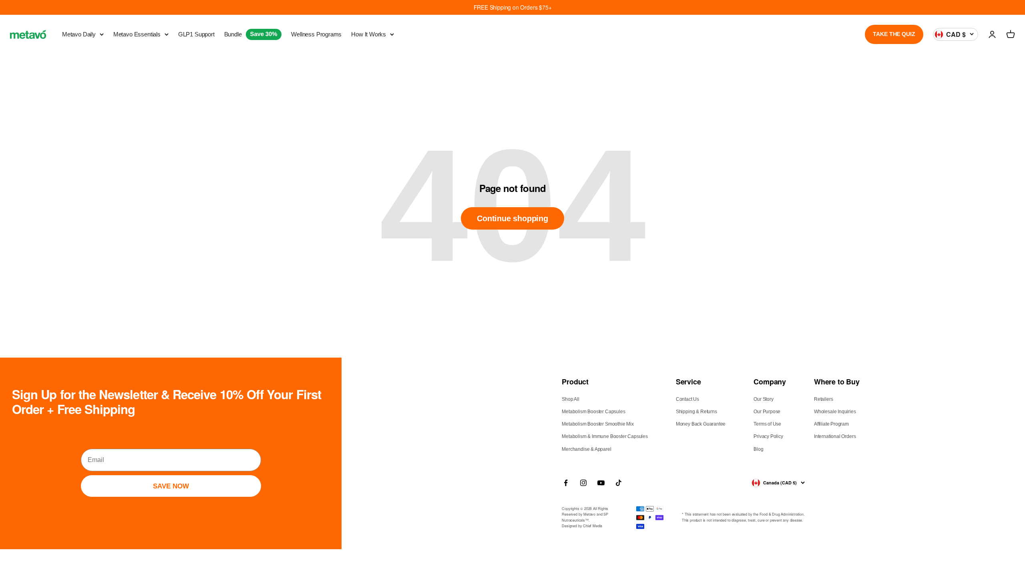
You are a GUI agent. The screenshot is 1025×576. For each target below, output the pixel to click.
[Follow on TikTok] (619, 483)
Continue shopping (512, 218)
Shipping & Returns (696, 411)
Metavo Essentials (137, 34)
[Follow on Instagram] (583, 483)
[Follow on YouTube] (601, 483)
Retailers (823, 399)
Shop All (570, 399)
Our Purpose (767, 411)
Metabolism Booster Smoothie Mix (597, 424)
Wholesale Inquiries (835, 411)
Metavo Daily (79, 34)
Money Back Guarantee (701, 424)
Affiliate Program (831, 424)
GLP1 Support (196, 34)
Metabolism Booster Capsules (593, 411)
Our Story (763, 399)
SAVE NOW (171, 486)
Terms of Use (767, 424)
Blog (758, 449)
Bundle (250, 34)
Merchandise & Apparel (586, 449)
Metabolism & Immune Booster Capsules (605, 436)
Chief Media (592, 525)
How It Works (368, 34)
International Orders (835, 436)
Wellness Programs (316, 34)
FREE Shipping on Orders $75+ (513, 7)
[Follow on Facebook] (566, 483)
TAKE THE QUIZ (894, 34)
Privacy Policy (768, 436)
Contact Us (687, 399)
